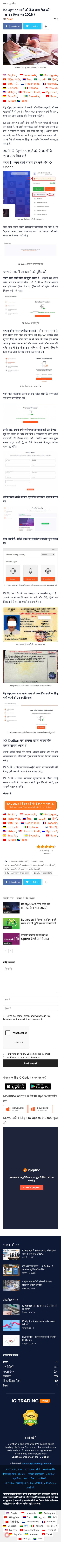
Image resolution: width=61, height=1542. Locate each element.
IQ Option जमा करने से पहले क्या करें (17, 873)
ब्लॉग (26, 1478)
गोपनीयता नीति (49, 1469)
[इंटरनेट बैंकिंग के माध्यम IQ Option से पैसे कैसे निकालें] (11, 939)
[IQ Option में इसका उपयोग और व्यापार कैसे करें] (11, 1325)
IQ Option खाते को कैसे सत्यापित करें (17, 865)
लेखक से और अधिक (25, 898)
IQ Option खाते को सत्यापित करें (43, 865)
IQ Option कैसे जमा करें (19, 861)
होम (4, 3)
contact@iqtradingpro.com (36, 1463)
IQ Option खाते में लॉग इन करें (15, 869)
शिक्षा (33, 1478)
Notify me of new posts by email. (23, 1057)
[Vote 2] (42, 847)
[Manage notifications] (7, 1534)
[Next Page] (10, 951)
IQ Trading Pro (14, 1469)
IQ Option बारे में (32, 1469)
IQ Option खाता (37, 861)
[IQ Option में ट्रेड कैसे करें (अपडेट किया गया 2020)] (11, 907)
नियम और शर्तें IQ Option (14, 1474)
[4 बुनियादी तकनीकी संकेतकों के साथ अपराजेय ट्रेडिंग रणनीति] (11, 1285)
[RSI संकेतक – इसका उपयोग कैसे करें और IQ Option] (11, 1340)
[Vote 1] (39, 847)
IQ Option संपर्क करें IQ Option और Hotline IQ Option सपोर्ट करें (30, 1485)
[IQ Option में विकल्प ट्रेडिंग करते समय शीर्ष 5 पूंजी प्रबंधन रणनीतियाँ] (11, 923)
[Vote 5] (54, 847)
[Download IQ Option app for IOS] (15, 1090)
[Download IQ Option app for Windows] (40, 1112)
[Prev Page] (5, 951)
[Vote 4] (50, 847)
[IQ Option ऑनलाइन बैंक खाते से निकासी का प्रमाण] (11, 1309)
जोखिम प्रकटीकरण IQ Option (41, 1474)
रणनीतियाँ (42, 1478)
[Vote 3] (46, 847)
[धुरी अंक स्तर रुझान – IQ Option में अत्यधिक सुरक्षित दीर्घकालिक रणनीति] (11, 1270)
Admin (10, 19)
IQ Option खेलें (34, 869)
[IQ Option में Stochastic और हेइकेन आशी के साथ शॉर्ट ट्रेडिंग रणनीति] (11, 1254)
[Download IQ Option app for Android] (40, 1090)
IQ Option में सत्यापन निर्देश (42, 873)
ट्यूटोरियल (12, 3)
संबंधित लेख (8, 898)
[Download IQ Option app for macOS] (15, 1112)
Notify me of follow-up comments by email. (28, 1053)
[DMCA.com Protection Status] (30, 1425)
